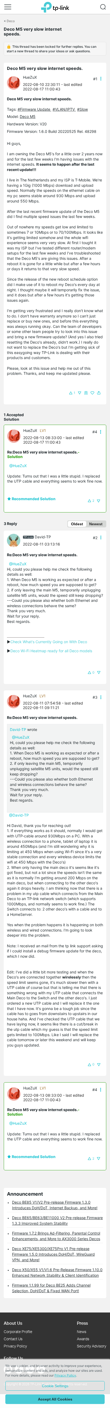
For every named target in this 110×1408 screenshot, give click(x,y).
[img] (86, 393)
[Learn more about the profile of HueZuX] (15, 82)
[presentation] (13, 83)
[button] (8, 7)
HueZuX (30, 77)
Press (82, 1323)
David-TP (43, 537)
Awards (83, 1339)
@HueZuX (18, 465)
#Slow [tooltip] (82, 109)
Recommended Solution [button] (33, 498)
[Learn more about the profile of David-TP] (15, 540)
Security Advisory (91, 1346)
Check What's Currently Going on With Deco (48, 641)
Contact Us (13, 1339)
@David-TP (19, 815)
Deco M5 (28, 116)
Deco (11, 21)
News (81, 1331)
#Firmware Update (34, 109)
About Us (13, 1323)
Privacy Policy (15, 1346)
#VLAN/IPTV (64, 109)
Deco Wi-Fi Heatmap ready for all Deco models (51, 651)
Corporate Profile (18, 1331)
